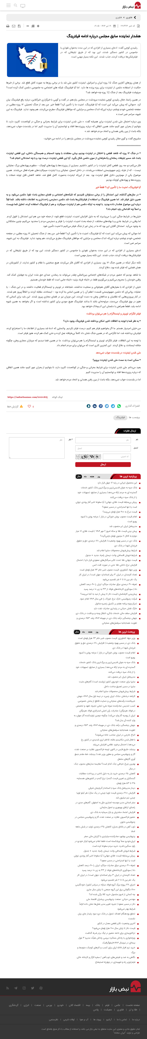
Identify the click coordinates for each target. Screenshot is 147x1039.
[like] (29, 406)
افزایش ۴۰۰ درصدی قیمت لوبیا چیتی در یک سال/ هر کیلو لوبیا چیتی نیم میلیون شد (106, 795)
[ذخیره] (19, 26)
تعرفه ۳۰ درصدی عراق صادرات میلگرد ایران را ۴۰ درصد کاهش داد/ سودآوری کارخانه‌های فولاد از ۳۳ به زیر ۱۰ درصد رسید (108, 586)
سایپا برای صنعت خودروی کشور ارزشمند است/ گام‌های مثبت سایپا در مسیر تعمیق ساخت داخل (107, 684)
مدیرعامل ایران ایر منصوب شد (123, 526)
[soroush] (89, 406)
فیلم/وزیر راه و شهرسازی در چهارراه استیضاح (115, 962)
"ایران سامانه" (119, 1033)
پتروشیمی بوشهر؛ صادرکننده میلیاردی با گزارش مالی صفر (109, 836)
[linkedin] (95, 406)
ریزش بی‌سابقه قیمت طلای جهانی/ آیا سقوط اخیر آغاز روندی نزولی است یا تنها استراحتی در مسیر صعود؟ (106, 504)
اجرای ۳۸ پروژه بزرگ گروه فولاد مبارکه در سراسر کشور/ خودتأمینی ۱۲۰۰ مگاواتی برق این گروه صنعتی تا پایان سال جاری (105, 887)
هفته (92, 476)
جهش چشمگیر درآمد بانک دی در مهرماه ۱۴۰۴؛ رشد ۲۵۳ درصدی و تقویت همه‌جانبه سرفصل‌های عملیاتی (107, 620)
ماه (85, 476)
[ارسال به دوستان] (13, 26)
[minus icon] (28, 26)
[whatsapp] (119, 406)
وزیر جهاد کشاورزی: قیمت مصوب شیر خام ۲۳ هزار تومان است (108, 570)
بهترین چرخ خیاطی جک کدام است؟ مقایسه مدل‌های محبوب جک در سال (104, 766)
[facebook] (101, 406)
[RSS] (7, 988)
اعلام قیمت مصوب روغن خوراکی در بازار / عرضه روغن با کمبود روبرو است (108, 519)
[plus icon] (38, 26)
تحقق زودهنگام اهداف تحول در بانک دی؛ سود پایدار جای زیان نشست (106, 916)
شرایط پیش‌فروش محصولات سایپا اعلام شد (117, 551)
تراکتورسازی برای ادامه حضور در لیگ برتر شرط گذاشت (110, 933)
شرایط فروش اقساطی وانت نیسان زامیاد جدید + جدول (111, 555)
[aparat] (41, 988)
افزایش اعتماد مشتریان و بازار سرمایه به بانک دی (112, 812)
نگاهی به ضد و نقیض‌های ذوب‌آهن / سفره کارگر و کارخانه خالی (106, 957)
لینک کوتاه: (57, 397)
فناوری (129, 18)
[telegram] (113, 406)
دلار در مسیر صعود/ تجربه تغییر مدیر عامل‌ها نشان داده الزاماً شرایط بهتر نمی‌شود (107, 906)
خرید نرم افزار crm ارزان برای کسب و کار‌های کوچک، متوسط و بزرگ (106, 950)
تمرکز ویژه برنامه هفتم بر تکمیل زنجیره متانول (116, 604)
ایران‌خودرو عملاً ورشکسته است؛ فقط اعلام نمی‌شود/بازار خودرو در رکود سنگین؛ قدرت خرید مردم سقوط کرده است (105, 843)
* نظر (71, 439)
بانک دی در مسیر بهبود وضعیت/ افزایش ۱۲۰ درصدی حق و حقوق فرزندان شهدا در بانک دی (107, 543)
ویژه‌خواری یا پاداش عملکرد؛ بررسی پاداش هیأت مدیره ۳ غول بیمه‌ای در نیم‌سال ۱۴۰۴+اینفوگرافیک (107, 940)
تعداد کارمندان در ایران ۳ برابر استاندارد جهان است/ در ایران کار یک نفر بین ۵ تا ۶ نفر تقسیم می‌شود (108, 577)
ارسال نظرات (130, 431)
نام (137, 439)
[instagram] (24, 988)
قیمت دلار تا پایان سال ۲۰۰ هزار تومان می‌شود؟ (113, 928)
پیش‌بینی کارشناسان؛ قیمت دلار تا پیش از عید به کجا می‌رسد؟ (108, 594)
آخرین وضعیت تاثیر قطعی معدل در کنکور (116, 923)
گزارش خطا (13, 407)
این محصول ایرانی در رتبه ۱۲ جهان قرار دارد (117, 483)
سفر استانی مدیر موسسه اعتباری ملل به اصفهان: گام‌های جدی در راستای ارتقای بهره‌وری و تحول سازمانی (105, 805)
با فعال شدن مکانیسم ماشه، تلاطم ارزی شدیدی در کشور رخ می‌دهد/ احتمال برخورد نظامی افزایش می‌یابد (108, 742)
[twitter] (107, 406)
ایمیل (136, 448)
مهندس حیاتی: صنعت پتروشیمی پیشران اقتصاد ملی (110, 899)
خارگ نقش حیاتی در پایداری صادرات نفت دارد (115, 609)
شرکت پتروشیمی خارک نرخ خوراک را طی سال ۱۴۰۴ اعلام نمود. (108, 599)
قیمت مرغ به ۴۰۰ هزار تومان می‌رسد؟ (120, 512)
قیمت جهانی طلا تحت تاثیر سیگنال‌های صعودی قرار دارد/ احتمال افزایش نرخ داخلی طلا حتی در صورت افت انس (107, 562)
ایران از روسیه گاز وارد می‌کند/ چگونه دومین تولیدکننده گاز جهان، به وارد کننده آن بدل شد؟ (104, 718)
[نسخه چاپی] (7, 26)
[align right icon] (32, 26)
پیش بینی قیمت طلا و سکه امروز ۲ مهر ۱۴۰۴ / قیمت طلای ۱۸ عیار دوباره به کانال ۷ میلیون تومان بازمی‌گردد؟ (106, 533)
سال (78, 476)
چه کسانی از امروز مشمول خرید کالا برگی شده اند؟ (112, 894)
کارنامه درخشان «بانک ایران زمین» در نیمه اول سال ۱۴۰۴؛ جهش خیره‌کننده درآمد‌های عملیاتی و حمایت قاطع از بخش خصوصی (106, 698)
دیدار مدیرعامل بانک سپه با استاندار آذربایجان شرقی (111, 788)
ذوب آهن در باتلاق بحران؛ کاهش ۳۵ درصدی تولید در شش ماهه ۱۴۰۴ (105, 829)
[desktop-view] (22, 6)
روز (99, 476)
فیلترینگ (120, 417)
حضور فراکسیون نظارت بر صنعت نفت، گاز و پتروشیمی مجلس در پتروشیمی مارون (105, 819)
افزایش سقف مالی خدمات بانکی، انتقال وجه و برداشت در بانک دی (106, 613)
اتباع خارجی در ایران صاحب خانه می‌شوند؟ (115, 735)
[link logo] (131, 5)
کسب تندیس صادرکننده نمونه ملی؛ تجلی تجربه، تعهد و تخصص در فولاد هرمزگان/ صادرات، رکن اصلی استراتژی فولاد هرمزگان (105, 708)
